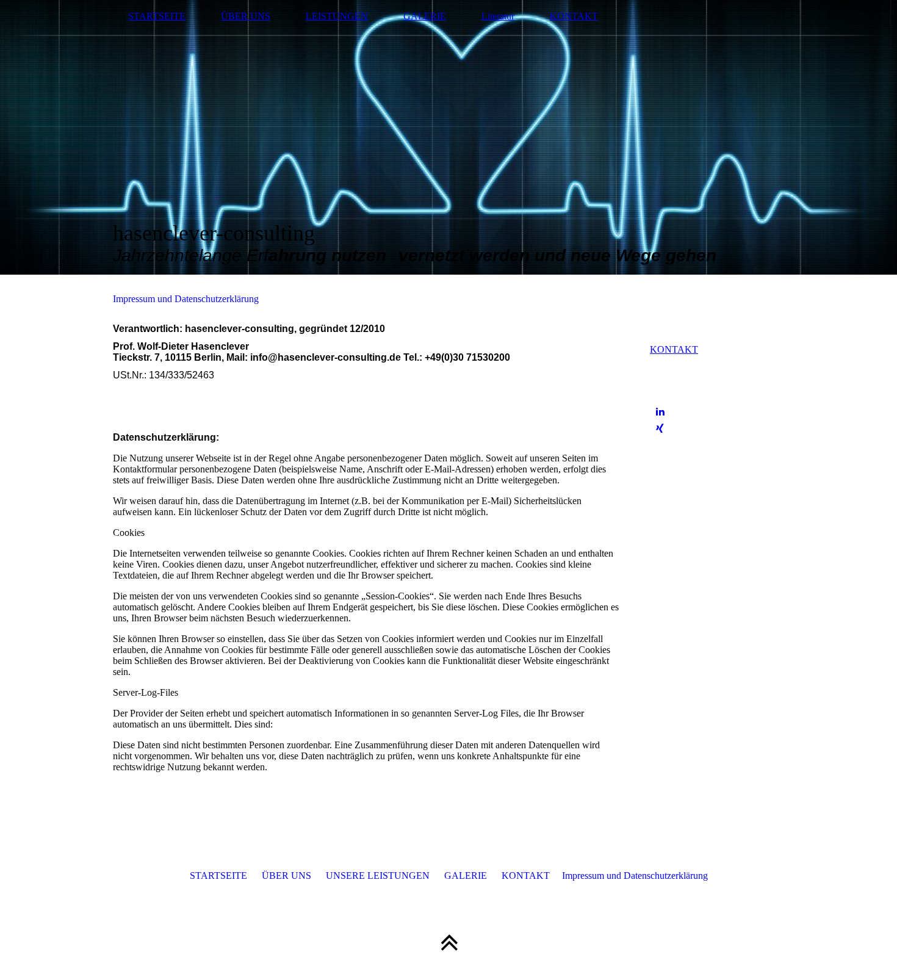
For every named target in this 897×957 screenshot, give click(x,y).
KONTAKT (574, 16)
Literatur (497, 16)
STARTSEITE (157, 16)
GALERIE (424, 16)
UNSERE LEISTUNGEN (378, 875)
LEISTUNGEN (337, 16)
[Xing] (660, 429)
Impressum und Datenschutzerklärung (186, 299)
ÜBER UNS (245, 16)
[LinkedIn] (660, 411)
